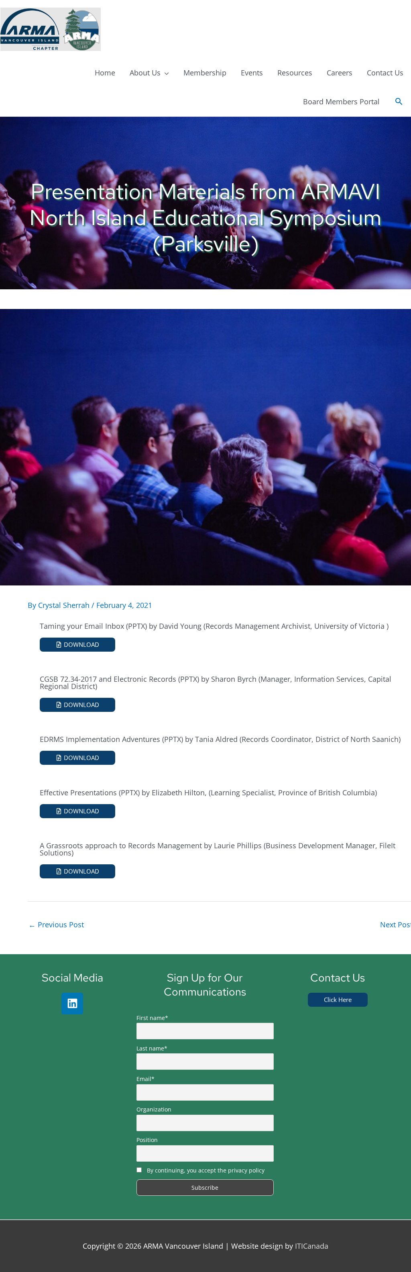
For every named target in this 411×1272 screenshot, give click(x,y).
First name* (152, 1018)
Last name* (151, 1048)
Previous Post (56, 924)
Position (147, 1140)
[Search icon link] (398, 102)
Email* (145, 1079)
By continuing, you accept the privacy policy (206, 1170)
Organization (153, 1109)
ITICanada (311, 1246)
